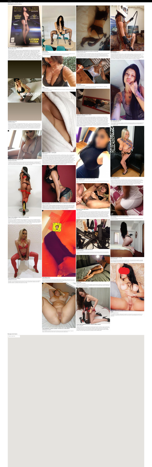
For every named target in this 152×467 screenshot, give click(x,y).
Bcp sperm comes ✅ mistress (82, 209)
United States (16, 2)
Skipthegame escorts (11, 2)
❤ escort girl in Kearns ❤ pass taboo (15, 47)
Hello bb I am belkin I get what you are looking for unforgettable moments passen (58, 202)
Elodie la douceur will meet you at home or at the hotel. (87, 51)
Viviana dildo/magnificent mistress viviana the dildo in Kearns (89, 324)
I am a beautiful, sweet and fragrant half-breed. (86, 178)
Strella (112, 311)
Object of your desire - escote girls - (49, 152)
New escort (79, 84)
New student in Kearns (115, 177)
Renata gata (79, 282)
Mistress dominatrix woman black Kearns (85, 249)
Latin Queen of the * (46, 277)
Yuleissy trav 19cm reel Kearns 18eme (84, 114)
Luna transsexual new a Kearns (14, 278)
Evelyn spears (45, 51)
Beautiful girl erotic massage (116, 257)
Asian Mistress (113, 51)
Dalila (43, 87)
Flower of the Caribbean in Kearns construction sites (18, 217)
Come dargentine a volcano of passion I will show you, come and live (56, 328)
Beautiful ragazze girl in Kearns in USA (15, 159)
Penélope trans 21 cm (12, 121)
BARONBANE (9, 1)
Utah (20, 2)
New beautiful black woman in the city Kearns (120, 216)
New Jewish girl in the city (116, 120)
